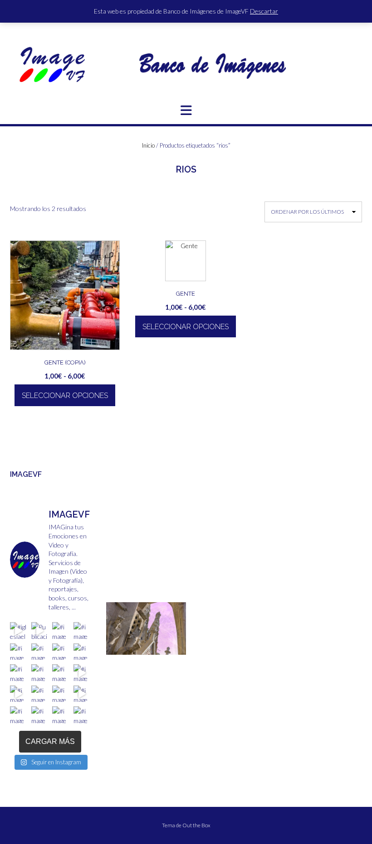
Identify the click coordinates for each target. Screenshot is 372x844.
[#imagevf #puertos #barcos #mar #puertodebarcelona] (60, 714)
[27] (183, 660)
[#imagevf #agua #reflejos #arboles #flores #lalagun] (39, 694)
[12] (131, 653)
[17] (174, 653)
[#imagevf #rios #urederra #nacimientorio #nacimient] (39, 651)
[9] (183, 647)
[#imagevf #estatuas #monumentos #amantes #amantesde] (81, 630)
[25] (165, 660)
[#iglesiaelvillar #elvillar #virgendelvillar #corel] (18, 630)
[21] (131, 660)
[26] (174, 660)
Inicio (148, 145)
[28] (114, 666)
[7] (165, 647)
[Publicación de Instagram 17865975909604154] (39, 630)
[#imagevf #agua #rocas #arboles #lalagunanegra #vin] (60, 672)
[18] (183, 653)
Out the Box (196, 825)
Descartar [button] (264, 11)
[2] (122, 647)
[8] (174, 647)
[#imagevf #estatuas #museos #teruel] (60, 630)
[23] (148, 660)
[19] (114, 660)
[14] (148, 653)
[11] (122, 653)
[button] (186, 110)
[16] (165, 653)
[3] (131, 647)
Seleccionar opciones (65, 395)
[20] (122, 660)
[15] (157, 653)
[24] (157, 660)
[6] (157, 647)
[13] (140, 653)
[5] (148, 647)
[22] (140, 660)
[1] (114, 647)
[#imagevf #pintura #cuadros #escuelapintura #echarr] (18, 672)
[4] (140, 647)
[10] (114, 653)
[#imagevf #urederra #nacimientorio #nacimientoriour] (18, 714)
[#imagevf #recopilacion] (81, 672)
